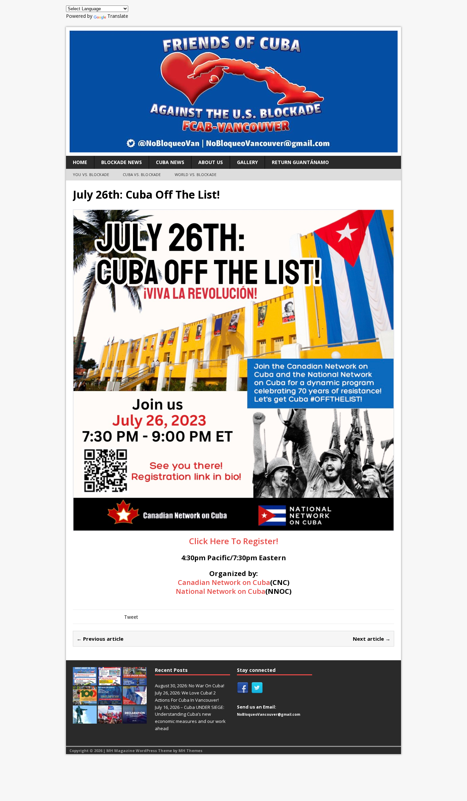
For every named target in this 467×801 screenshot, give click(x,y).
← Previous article (100, 638)
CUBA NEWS (170, 162)
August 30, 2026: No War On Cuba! (189, 686)
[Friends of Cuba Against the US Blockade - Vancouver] (233, 91)
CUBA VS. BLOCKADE (142, 174)
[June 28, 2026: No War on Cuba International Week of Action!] (110, 701)
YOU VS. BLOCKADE (91, 174)
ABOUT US (210, 162)
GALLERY (247, 162)
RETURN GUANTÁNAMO (300, 162)
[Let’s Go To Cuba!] (85, 701)
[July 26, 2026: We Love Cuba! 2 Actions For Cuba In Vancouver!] (110, 681)
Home (80, 162)
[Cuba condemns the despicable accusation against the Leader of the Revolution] (135, 720)
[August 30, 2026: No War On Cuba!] (85, 681)
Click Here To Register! (233, 541)
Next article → (371, 638)
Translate (117, 16)
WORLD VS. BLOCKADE (196, 174)
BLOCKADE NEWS (121, 162)
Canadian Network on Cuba (224, 582)
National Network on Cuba (220, 591)
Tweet (131, 617)
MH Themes (190, 750)
